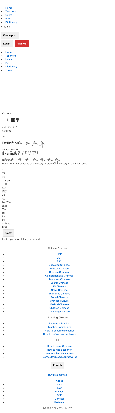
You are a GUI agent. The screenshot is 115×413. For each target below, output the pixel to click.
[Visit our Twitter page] (56, 371)
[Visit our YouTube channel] (63, 371)
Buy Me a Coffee (57, 374)
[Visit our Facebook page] (52, 371)
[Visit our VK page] (59, 371)
